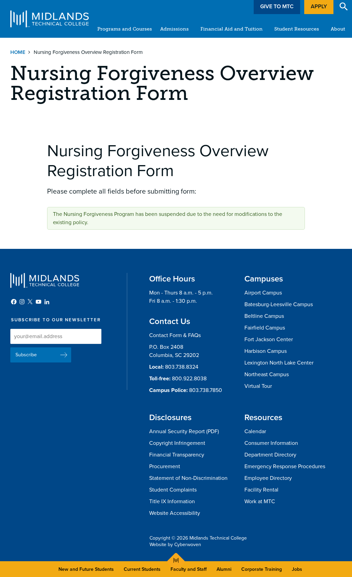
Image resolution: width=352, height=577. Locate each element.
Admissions (174, 29)
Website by (175, 544)
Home (17, 52)
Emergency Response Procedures (284, 466)
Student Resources (296, 29)
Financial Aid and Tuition (231, 29)
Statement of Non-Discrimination (188, 478)
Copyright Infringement (177, 443)
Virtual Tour (258, 386)
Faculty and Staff (188, 569)
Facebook (13, 301)
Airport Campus (263, 292)
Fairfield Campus (264, 327)
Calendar (255, 431)
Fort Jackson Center (268, 339)
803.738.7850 (205, 390)
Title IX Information (172, 501)
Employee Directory (268, 478)
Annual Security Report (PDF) (184, 431)
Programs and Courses (124, 29)
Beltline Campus (264, 316)
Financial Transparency (176, 454)
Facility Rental (261, 489)
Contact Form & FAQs (175, 335)
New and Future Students (86, 569)
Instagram (22, 301)
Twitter (30, 301)
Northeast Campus (266, 374)
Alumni (224, 569)
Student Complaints (173, 489)
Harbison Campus (265, 351)
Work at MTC (259, 501)
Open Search (343, 6)
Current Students (142, 569)
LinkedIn (47, 301)
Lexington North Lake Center (279, 362)
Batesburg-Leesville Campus (278, 304)
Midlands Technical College (49, 19)
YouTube (38, 301)
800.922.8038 (189, 378)
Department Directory (270, 454)
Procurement (164, 466)
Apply (319, 6)
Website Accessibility (174, 513)
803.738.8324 (181, 366)
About (338, 29)
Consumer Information (271, 443)
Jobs (297, 569)
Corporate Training (261, 569)
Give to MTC (277, 6)
